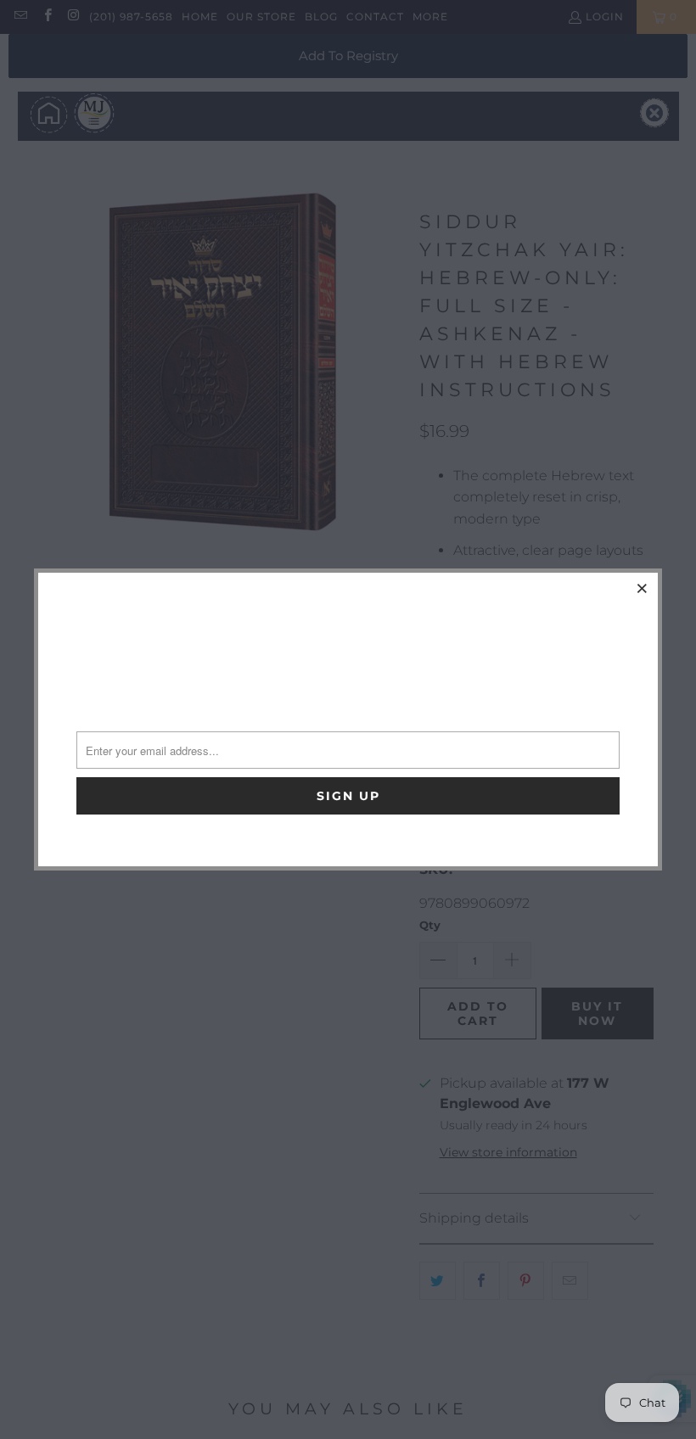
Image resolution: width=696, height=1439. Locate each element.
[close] (642, 588)
